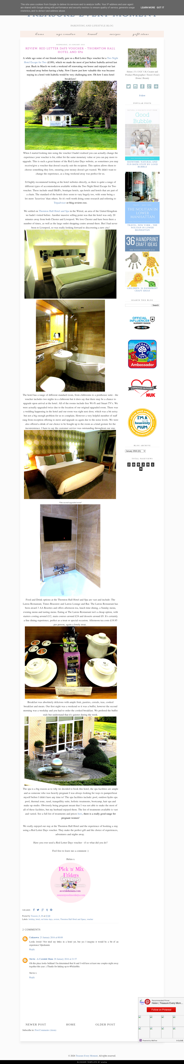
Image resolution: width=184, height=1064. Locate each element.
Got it (160, 7)
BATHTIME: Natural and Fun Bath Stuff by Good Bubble (142, 164)
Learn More (148, 7)
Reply (32, 949)
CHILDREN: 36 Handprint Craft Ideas (142, 289)
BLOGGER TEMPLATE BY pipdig (92, 1062)
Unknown (34, 937)
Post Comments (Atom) (45, 1030)
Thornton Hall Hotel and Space (73, 919)
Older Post (105, 1024)
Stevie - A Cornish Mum (41, 958)
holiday (32, 919)
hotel (38, 919)
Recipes (114, 34)
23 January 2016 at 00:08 (51, 937)
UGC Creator (65, 34)
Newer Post (36, 1024)
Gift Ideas (141, 34)
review (56, 919)
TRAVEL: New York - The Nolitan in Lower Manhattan (142, 227)
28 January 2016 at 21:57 (65, 958)
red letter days (47, 919)
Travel (92, 34)
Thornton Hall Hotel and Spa (54, 211)
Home (39, 34)
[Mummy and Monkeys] (70, 903)
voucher (90, 919)
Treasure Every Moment (87, 1055)
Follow (142, 95)
